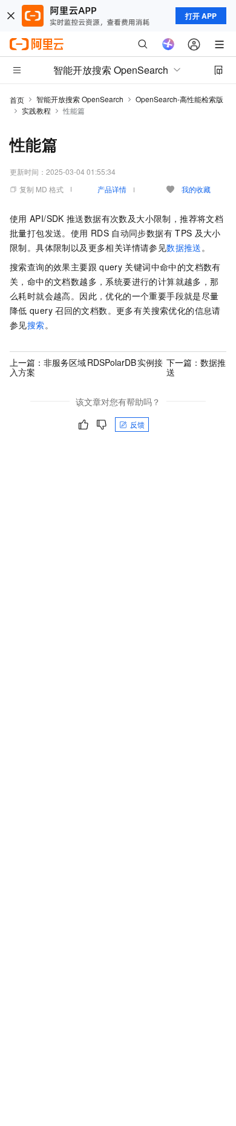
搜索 (36, 325)
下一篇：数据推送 (196, 367)
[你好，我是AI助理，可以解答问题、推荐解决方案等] (168, 44)
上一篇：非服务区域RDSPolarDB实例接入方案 (86, 367)
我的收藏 (196, 189)
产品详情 (111, 189)
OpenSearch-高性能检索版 (179, 99)
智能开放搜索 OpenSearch (79, 99)
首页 (17, 99)
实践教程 (36, 110)
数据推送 (184, 247)
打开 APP (201, 15)
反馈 (137, 424)
